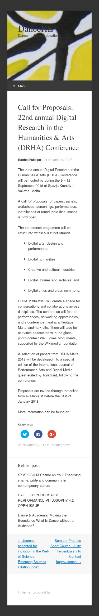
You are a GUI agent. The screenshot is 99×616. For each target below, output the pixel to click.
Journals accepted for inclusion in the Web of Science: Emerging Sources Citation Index (33, 553)
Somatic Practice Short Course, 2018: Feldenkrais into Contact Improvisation (65, 551)
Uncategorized (61, 444)
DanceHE (35, 28)
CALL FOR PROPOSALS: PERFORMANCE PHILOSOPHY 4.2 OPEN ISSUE (46, 500)
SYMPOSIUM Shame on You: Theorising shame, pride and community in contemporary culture (49, 480)
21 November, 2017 (58, 159)
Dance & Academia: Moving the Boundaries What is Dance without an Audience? (46, 520)
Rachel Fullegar (29, 159)
